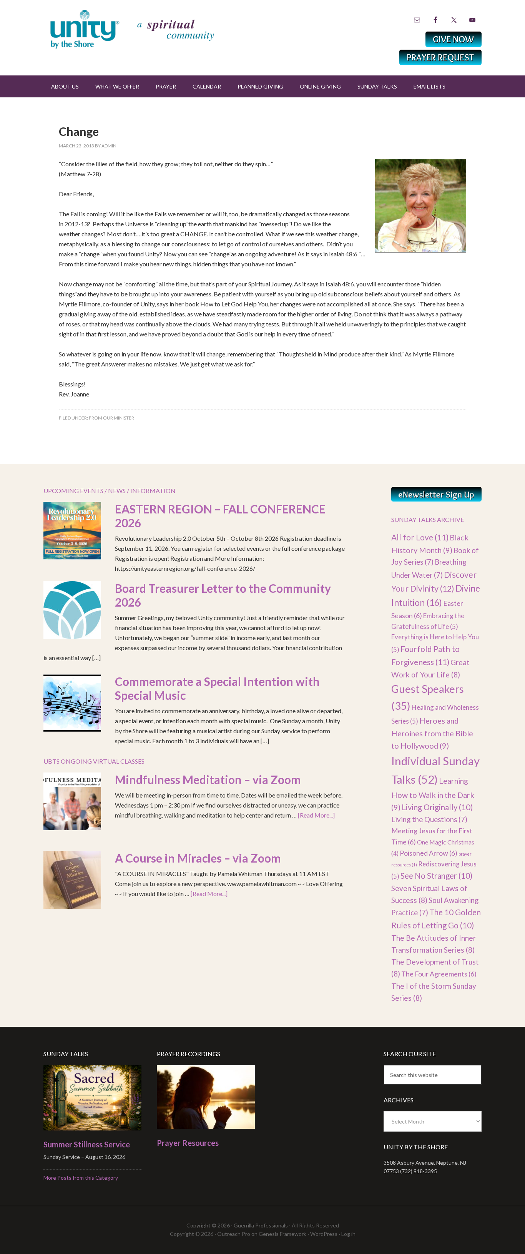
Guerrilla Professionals (261, 1225)
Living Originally (437, 807)
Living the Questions (429, 819)
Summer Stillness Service (86, 1144)
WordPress (323, 1234)
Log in (348, 1234)
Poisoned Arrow (428, 853)
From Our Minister (111, 418)
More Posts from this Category (80, 1177)
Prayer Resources (188, 1142)
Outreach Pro (233, 1234)
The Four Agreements (439, 974)
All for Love (420, 537)
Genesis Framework (282, 1234)
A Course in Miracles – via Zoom (198, 858)
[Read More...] (316, 815)
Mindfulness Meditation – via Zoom (208, 779)
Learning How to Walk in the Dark (432, 794)
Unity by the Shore (149, 29)
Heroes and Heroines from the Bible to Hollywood (432, 733)
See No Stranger (436, 875)
